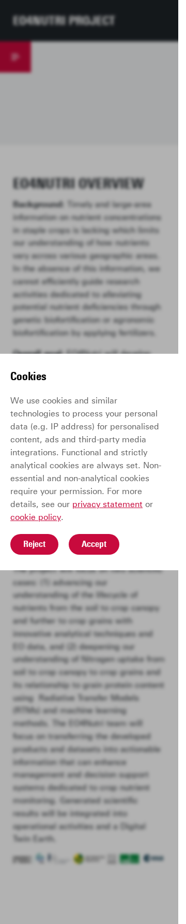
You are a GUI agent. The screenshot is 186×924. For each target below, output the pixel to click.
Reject (34, 544)
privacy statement (107, 504)
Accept (94, 544)
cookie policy (35, 517)
